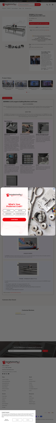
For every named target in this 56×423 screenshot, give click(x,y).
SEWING (8, 210)
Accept (17, 419)
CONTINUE (14, 219)
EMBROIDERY (8, 213)
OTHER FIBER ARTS (20, 213)
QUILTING (20, 210)
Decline (28, 419)
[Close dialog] (54, 189)
